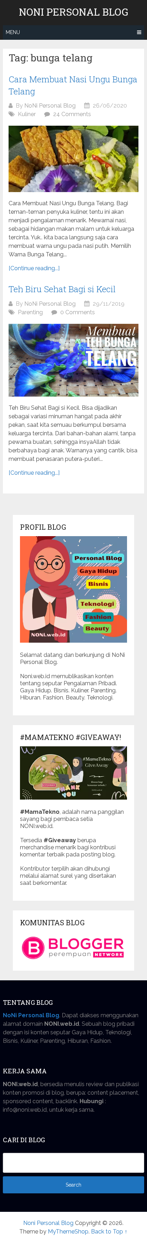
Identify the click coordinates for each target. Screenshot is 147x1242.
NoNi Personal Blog (50, 105)
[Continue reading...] (34, 268)
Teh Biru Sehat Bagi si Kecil (62, 289)
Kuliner (27, 114)
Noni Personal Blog (73, 12)
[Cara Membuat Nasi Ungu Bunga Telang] (73, 159)
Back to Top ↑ (109, 1231)
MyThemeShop (68, 1231)
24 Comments (72, 114)
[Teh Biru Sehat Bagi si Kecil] (73, 360)
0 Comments (77, 312)
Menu (13, 32)
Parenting (30, 312)
